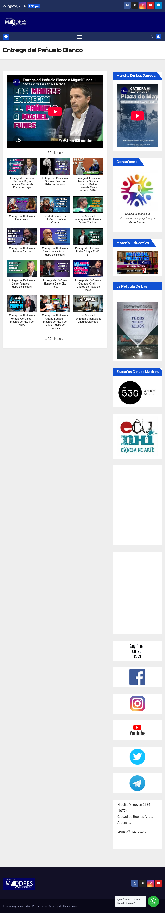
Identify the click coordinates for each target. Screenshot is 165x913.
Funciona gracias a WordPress (21, 906)
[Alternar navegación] (79, 37)
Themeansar (70, 906)
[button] (151, 36)
